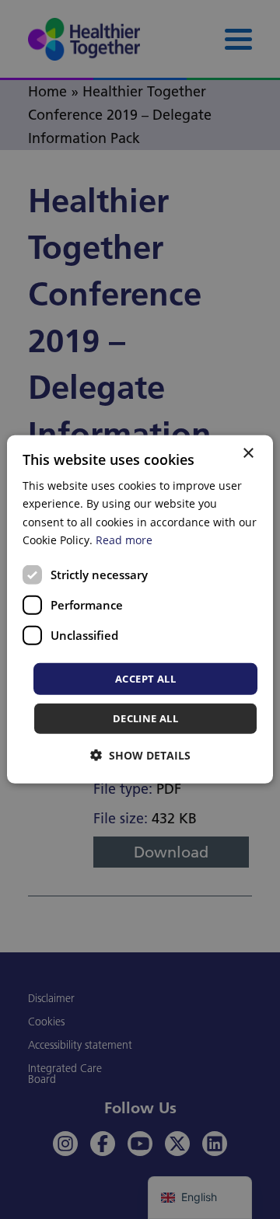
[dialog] (140, 609)
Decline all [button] (145, 718)
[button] (140, 755)
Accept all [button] (145, 679)
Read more (124, 539)
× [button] (248, 453)
